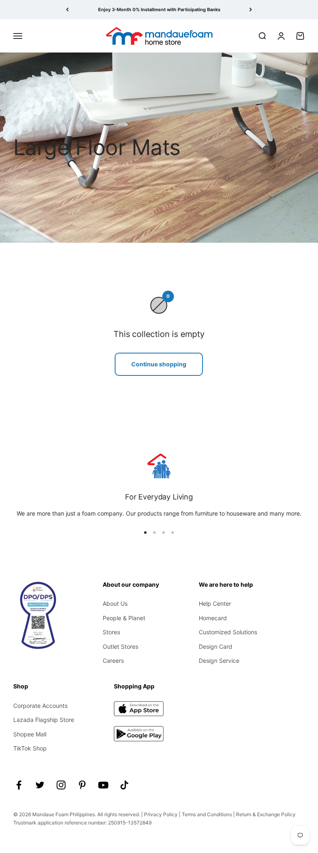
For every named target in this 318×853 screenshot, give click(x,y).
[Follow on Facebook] (18, 785)
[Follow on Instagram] (61, 785)
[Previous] (67, 10)
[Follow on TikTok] (124, 785)
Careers (113, 660)
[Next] (250, 10)
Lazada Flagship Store (43, 719)
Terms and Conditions (207, 814)
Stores (111, 632)
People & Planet (124, 617)
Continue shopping (158, 364)
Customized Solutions (228, 632)
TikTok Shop (30, 748)
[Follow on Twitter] (40, 785)
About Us (115, 603)
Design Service (219, 660)
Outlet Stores (120, 646)
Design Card (215, 646)
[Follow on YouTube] (103, 785)
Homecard (213, 617)
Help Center (215, 603)
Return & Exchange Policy (266, 814)
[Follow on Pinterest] (82, 785)
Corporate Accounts (40, 705)
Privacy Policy (161, 814)
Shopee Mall (29, 734)
